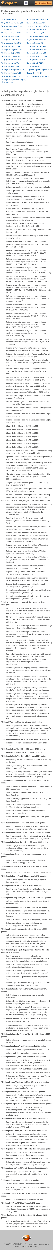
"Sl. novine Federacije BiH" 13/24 (37, 76)
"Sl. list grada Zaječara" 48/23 (36, 46)
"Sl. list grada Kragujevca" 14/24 (12, 50)
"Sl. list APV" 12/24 (7, 30)
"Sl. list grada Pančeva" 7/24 (11, 73)
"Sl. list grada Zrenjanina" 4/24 (36, 50)
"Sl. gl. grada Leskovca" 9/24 (11, 60)
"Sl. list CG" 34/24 (32, 66)
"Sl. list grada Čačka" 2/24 (10, 39)
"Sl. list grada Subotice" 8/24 (36, 30)
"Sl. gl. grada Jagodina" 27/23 (11, 43)
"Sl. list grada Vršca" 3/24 (35, 43)
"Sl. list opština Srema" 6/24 (36, 53)
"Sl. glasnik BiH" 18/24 (34, 73)
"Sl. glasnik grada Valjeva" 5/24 (37, 36)
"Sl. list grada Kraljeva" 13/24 (11, 53)
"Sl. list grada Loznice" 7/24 (10, 63)
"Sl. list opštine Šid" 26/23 (35, 63)
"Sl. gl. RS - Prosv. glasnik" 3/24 (12, 23)
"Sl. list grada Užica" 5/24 (35, 33)
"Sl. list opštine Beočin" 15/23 (36, 56)
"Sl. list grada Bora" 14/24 (10, 36)
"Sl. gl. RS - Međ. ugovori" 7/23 (11, 26)
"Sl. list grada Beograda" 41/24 (11, 33)
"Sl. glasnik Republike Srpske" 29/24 (39, 70)
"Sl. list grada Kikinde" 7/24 (10, 46)
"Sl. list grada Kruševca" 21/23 (11, 56)
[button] (26, 3)
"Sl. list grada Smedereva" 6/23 (37, 19)
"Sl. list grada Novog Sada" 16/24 (12, 70)
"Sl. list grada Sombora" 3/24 (36, 23)
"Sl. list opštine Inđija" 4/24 (35, 60)
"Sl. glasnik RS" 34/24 (8, 19)
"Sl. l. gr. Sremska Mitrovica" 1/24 (37, 26)
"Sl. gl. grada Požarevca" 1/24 (11, 76)
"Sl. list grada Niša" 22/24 (10, 66)
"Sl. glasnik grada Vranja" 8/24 (36, 39)
